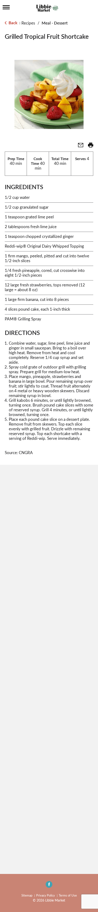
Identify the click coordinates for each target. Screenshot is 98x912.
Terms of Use (68, 895)
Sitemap (26, 895)
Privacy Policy (45, 895)
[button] (78, 147)
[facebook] (49, 885)
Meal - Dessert (55, 23)
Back (12, 23)
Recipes (28, 23)
